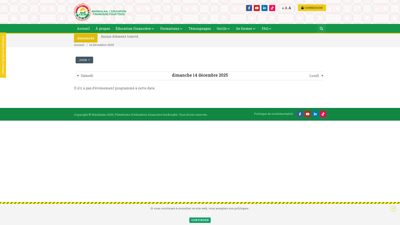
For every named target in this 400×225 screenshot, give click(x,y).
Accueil (83, 28)
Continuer (200, 220)
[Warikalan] (100, 11)
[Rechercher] (321, 29)
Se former (244, 28)
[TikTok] (272, 8)
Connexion (313, 8)
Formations (169, 28)
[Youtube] (257, 8)
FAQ (265, 28)
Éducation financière (133, 28)
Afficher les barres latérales (3, 55)
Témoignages (200, 28)
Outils (222, 28)
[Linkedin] (264, 8)
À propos (102, 28)
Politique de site (200, 213)
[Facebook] (249, 8)
